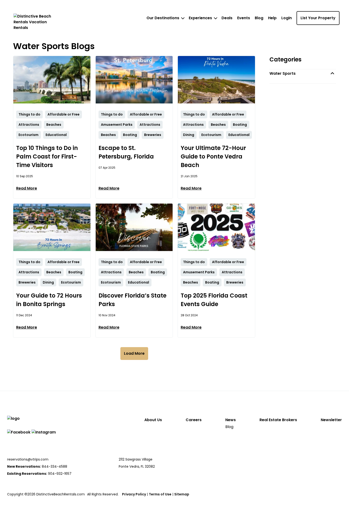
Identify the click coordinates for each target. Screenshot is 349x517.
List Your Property (318, 18)
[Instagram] (44, 432)
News (230, 420)
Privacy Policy (134, 494)
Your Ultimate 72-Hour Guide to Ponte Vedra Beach (213, 156)
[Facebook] (18, 432)
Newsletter (331, 420)
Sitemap (181, 494)
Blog (259, 18)
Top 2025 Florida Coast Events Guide (214, 300)
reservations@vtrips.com (27, 459)
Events (243, 18)
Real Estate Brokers (278, 420)
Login (286, 18)
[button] (302, 73)
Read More (26, 188)
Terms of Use (160, 494)
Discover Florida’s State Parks (132, 300)
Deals (227, 18)
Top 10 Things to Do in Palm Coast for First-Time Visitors (47, 156)
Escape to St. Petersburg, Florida (126, 152)
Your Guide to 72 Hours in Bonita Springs (49, 300)
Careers (194, 420)
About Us (153, 420)
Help (272, 18)
